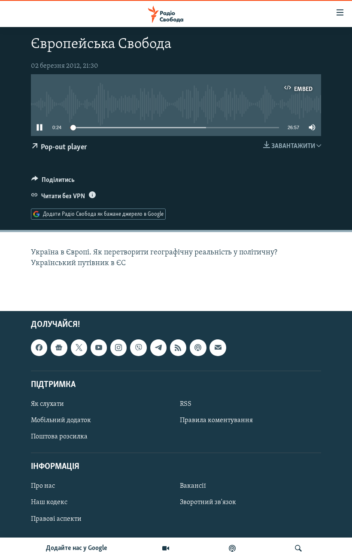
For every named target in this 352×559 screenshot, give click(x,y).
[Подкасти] (232, 548)
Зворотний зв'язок (208, 502)
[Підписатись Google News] (59, 347)
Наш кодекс (49, 502)
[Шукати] (298, 548)
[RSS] (178, 347)
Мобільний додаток (61, 420)
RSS (185, 404)
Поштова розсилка (59, 436)
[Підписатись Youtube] (99, 347)
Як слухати (47, 404)
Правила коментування (216, 420)
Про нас (43, 486)
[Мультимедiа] (166, 548)
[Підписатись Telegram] (158, 347)
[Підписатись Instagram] (118, 347)
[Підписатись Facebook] (39, 347)
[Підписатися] (217, 347)
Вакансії (193, 486)
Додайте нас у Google (76, 548)
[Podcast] (198, 347)
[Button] (53, 182)
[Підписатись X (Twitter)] (79, 347)
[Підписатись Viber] (138, 347)
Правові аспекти (56, 519)
